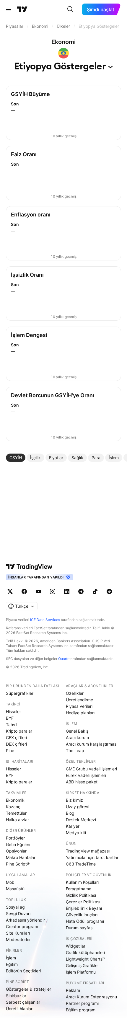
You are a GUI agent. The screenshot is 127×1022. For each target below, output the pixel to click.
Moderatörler (18, 939)
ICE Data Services (45, 619)
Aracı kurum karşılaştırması (91, 743)
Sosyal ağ (15, 906)
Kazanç (13, 806)
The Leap (75, 750)
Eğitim (12, 964)
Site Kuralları (18, 932)
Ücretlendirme (79, 699)
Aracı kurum (77, 737)
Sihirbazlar (16, 995)
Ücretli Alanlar (19, 1008)
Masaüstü (15, 888)
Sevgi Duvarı (18, 913)
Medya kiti (76, 832)
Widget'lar (75, 945)
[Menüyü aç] (8, 9)
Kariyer (72, 826)
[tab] (15, 458)
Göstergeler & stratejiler (28, 989)
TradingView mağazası (88, 850)
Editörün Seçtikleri (23, 970)
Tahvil (11, 724)
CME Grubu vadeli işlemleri (91, 768)
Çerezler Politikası (83, 901)
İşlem (11, 957)
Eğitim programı (81, 1009)
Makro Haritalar (20, 857)
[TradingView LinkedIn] (67, 591)
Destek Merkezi (81, 819)
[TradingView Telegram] (81, 591)
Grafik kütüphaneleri (85, 952)
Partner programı (82, 1003)
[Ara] (70, 9)
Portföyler (15, 837)
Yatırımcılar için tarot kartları (92, 857)
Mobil (11, 882)
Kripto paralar (19, 731)
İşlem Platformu (81, 971)
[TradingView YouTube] (38, 591)
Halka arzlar (17, 819)
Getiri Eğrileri (18, 844)
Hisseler (13, 711)
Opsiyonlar (16, 850)
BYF (10, 718)
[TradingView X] (10, 591)
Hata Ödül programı (85, 921)
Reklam (73, 990)
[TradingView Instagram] (52, 591)
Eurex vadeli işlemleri (86, 775)
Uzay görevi (77, 806)
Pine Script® (18, 863)
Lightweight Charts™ (85, 958)
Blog (70, 813)
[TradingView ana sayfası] (22, 9)
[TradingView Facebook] (24, 591)
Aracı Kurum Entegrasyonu (91, 996)
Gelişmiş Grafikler (82, 965)
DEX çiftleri (16, 743)
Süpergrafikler (19, 693)
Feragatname (78, 888)
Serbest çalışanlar (23, 1002)
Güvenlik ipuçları (81, 914)
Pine (10, 750)
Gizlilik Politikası (81, 895)
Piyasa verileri (79, 706)
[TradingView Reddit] (109, 591)
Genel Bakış (77, 731)
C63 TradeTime (81, 863)
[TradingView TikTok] (95, 591)
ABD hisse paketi (82, 781)
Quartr (63, 658)
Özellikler (75, 693)
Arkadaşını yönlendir (25, 919)
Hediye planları (80, 712)
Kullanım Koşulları (82, 882)
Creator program (22, 926)
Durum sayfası (79, 927)
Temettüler (16, 813)
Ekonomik (15, 800)
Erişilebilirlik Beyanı (84, 908)
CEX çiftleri (16, 737)
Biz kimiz (74, 800)
